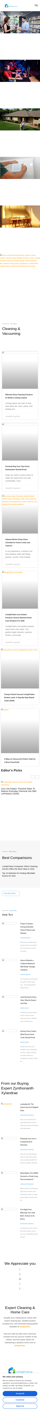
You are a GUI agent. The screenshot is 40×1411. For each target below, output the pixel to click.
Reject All (20, 1406)
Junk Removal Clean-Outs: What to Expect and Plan (28, 1000)
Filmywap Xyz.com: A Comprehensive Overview (28, 1142)
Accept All (20, 1393)
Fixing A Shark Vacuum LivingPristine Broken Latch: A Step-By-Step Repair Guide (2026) (19, 698)
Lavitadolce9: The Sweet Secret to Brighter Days (29, 1107)
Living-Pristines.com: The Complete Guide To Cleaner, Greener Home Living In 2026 (18, 788)
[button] (36, 5)
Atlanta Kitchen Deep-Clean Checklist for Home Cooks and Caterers (17, 543)
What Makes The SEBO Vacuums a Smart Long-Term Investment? (29, 1176)
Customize (20, 1400)
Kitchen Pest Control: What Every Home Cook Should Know (28, 1034)
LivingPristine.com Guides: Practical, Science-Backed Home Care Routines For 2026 (18, 618)
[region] (20, 1392)
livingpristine (25, 1327)
